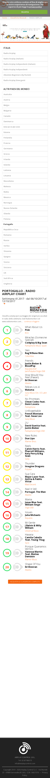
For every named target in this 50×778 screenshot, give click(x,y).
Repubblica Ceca (11, 229)
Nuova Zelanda (10, 208)
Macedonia (9, 181)
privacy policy (35, 7)
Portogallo (8, 224)
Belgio (6, 105)
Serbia (6, 245)
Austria (7, 99)
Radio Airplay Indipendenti (16, 69)
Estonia (7, 132)
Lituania (7, 175)
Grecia (7, 154)
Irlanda (7, 159)
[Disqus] (25, 621)
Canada (7, 116)
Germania (8, 148)
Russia (6, 240)
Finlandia (8, 137)
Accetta (25, 12)
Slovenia (7, 251)
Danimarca (8, 121)
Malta (6, 192)
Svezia (6, 262)
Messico (7, 197)
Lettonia (7, 170)
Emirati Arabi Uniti (12, 127)
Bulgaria (7, 110)
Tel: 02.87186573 (25, 760)
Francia (7, 143)
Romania (7, 235)
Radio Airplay (10, 53)
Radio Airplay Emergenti (14, 80)
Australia (8, 94)
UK (5, 273)
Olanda (7, 213)
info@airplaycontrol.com (25, 763)
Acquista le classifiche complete (25, 581)
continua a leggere (31, 321)
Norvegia (8, 202)
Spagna (7, 256)
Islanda (7, 164)
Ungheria (8, 283)
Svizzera (7, 267)
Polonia (7, 219)
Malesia (7, 186)
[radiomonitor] (38, 309)
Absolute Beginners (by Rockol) (17, 75)
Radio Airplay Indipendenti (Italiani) (19, 64)
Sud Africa (8, 278)
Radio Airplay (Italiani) (13, 58)
